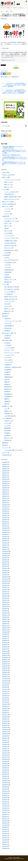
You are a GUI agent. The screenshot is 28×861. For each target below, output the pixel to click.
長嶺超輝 (6, 338)
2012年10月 (5, 808)
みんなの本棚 (7, 233)
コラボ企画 (5, 255)
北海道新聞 (7, 272)
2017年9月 (4, 685)
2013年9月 (4, 786)
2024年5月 (4, 517)
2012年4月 (4, 816)
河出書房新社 (7, 396)
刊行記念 (6, 303)
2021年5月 (4, 591)
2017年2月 (4, 699)
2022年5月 (4, 566)
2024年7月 (4, 515)
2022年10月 (5, 555)
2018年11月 (5, 655)
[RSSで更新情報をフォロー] (9, 74)
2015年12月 (5, 729)
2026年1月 (4, 477)
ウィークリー (7, 208)
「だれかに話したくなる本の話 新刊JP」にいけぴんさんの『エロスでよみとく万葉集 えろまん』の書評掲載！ (14, 85)
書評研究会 (5, 313)
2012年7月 (4, 812)
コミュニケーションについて (11, 179)
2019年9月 (4, 634)
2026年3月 (4, 472)
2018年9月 (4, 659)
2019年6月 (4, 640)
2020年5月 (4, 617)
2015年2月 (4, 750)
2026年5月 (4, 468)
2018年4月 (4, 670)
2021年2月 (4, 598)
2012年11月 (5, 806)
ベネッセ (6, 267)
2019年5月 (4, 642)
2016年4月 (4, 721)
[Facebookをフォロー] (4, 74)
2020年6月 (4, 615)
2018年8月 (4, 661)
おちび (14, 44)
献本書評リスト (6, 406)
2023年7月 (4, 536)
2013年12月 (5, 780)
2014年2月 (4, 776)
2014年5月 (4, 769)
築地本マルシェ (8, 308)
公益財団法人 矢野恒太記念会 (12, 367)
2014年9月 (4, 761)
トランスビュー (8, 355)
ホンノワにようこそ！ (9, 218)
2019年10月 (5, 632)
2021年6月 (4, 589)
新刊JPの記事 (5, 48)
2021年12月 (5, 576)
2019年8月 (4, 636)
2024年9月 (4, 511)
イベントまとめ (8, 235)
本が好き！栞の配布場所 (8, 204)
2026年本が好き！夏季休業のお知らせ (11, 155)
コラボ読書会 (7, 294)
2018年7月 (4, 663)
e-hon (5, 257)
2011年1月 (4, 844)
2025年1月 (4, 502)
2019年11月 (5, 629)
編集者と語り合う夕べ (9, 296)
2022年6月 (4, 564)
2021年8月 (4, 585)
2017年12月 (5, 678)
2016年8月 (4, 712)
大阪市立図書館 (8, 325)
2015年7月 (4, 740)
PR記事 (4, 316)
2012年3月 (4, 818)
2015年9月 (4, 736)
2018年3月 (4, 672)
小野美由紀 (7, 335)
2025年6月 (4, 492)
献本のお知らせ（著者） (8, 333)
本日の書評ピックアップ (10, 221)
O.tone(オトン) (7, 420)
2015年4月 (4, 746)
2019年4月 (4, 644)
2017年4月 (4, 695)
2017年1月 (4, 702)
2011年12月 (5, 820)
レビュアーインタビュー (10, 238)
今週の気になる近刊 (9, 245)
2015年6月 (4, 742)
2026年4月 (4, 470)
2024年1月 (4, 525)
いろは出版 (7, 345)
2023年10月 (5, 532)
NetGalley (6, 318)
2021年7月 (4, 587)
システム (4, 189)
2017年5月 (4, 693)
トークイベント (8, 301)
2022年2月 (4, 572)
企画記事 (4, 216)
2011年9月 (4, 827)
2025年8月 (4, 487)
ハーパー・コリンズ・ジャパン (12, 321)
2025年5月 (4, 494)
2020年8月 (4, 610)
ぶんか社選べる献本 (9, 416)
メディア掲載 (11, 76)
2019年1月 (4, 651)
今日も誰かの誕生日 (9, 243)
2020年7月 (4, 612)
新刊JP (17, 76)
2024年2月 (4, 523)
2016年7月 (4, 714)
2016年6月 (4, 716)
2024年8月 (4, 513)
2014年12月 (5, 755)
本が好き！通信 (12, 858)
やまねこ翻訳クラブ (9, 262)
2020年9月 (4, 608)
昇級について (7, 182)
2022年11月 (5, 553)
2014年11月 (5, 757)
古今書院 (6, 372)
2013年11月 (5, 782)
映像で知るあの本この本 (10, 250)
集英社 (6, 403)
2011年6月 (4, 833)
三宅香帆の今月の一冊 (9, 240)
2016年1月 (4, 727)
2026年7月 (4, 464)
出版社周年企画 (8, 269)
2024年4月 (4, 519)
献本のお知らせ (6, 340)
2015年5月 (4, 744)
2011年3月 (4, 839)
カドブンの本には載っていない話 (12, 450)
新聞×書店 (6, 277)
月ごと (6, 408)
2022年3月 (4, 570)
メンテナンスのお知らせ (10, 191)
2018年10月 (5, 657)
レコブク (6, 425)
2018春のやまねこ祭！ (9, 299)
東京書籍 (6, 330)
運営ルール (5, 177)
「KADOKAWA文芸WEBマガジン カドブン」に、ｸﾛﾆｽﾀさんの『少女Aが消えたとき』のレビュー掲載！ (14, 159)
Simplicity (18, 857)
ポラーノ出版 (7, 360)
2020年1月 (4, 625)
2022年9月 (4, 557)
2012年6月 (4, 814)
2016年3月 (4, 723)
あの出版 (6, 342)
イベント (4, 284)
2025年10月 (5, 483)
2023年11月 (5, 530)
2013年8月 (4, 789)
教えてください (8, 247)
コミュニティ (5, 447)
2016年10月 (5, 708)
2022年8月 (4, 559)
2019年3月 (4, 646)
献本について (7, 187)
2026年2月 (4, 475)
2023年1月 (4, 549)
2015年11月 (5, 731)
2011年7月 (4, 831)
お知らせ (4, 172)
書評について (7, 184)
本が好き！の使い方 (7, 174)
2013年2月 (4, 801)
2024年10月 (5, 509)
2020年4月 (4, 619)
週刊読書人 (7, 282)
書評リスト (7, 226)
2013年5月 (4, 795)
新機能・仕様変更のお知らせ (11, 196)
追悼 (5, 228)
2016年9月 (4, 710)
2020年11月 (5, 604)
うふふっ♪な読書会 (9, 291)
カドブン (6, 423)
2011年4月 (4, 837)
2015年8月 (4, 738)
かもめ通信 (5, 76)
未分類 (3, 445)
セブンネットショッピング (10, 352)
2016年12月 (5, 704)
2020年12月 (5, 602)
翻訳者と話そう (8, 311)
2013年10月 (5, 784)
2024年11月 (5, 506)
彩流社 (6, 379)
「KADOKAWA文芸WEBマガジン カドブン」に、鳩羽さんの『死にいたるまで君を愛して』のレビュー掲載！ (14, 151)
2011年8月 (4, 829)
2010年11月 (5, 848)
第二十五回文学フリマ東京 (10, 286)
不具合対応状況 (8, 194)
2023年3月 (4, 545)
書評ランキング (6, 206)
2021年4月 (4, 593)
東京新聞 (6, 433)
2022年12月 (5, 551)
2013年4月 (4, 797)
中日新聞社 (7, 364)
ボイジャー (7, 323)
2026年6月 (4, 466)
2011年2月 (4, 842)
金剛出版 (6, 401)
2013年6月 (4, 793)
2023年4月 (4, 542)
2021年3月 (4, 595)
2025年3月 (4, 498)
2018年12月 (5, 653)
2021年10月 (5, 581)
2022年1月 (4, 574)
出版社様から (7, 413)
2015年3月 (4, 748)
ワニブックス (7, 362)
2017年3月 (4, 697)
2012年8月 (4, 810)
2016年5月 (4, 719)
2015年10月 (5, 733)
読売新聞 (6, 435)
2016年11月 (5, 706)
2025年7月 (4, 489)
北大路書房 (7, 369)
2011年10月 (5, 825)
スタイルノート (8, 350)
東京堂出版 (7, 328)
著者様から (7, 411)
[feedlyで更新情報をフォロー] (7, 74)
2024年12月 (5, 504)
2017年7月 (4, 689)
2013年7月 (4, 791)
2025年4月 (4, 496)
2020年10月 (5, 606)
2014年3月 (4, 774)
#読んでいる (7, 230)
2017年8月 (4, 687)
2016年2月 (4, 725)
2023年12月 (5, 528)
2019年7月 (4, 638)
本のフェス (7, 306)
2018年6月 (4, 666)
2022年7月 (4, 562)
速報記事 (4, 442)
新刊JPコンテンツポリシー (7, 60)
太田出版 (6, 374)
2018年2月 (4, 674)
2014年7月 (4, 765)
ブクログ (6, 265)
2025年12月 (5, 479)
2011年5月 (4, 835)
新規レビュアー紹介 (7, 201)
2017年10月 (5, 682)
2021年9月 (4, 583)
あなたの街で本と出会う (10, 260)
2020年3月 (4, 621)
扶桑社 (6, 381)
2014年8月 (4, 763)
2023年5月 (4, 540)
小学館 (6, 274)
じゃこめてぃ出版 (8, 347)
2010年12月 (5, 846)
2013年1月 (4, 803)
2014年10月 (5, 759)
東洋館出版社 (7, 394)
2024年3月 (4, 521)
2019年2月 (4, 649)
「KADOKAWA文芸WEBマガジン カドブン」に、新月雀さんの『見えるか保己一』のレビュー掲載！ (14, 164)
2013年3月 (4, 799)
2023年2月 (4, 547)
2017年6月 (4, 691)
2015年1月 (4, 752)
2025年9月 (4, 485)
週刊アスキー (7, 437)
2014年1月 (4, 778)
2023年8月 (4, 534)
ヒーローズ (7, 357)
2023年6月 (4, 538)
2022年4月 (4, 568)
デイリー (6, 211)
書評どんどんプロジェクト (10, 199)
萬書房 (6, 398)
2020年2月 (4, 623)
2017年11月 (5, 680)
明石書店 (6, 384)
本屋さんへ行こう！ (9, 279)
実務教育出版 (7, 377)
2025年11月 (5, 481)
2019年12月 (5, 627)
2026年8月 (4, 462)
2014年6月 (4, 767)
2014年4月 (4, 772)
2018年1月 (4, 676)
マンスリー (7, 213)
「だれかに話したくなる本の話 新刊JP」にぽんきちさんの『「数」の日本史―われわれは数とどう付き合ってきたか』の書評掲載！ (14, 91)
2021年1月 (4, 600)
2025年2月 (4, 500)
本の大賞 (6, 252)
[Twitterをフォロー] (2, 74)
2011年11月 (5, 822)
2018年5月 (4, 668)
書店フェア (7, 223)
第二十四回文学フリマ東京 (10, 289)
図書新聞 (6, 428)
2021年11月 (5, 579)
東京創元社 (7, 389)
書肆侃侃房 (7, 386)
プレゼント (5, 452)
